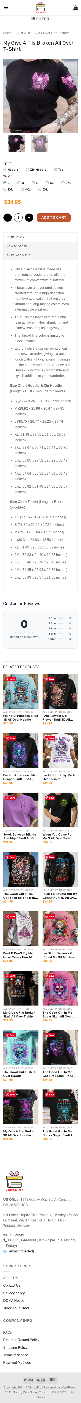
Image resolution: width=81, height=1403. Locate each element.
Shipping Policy (15, 1347)
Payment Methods (17, 1362)
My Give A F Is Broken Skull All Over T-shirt (19, 1014)
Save (12, 678)
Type (7, 163)
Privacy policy (14, 1293)
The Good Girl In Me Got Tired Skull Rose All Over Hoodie (60, 1074)
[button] (5, 7)
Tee (60, 169)
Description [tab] (15, 237)
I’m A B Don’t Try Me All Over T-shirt (59, 777)
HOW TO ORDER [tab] (17, 246)
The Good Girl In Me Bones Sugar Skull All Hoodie (58, 1133)
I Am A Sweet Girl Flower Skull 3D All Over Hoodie (56, 717)
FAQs (7, 1332)
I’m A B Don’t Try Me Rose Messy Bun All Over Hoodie (18, 955)
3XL (10, 189)
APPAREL (25, 33)
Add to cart (54, 217)
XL (52, 183)
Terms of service (15, 1355)
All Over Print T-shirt (53, 33)
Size (6, 176)
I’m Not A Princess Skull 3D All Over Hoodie (20, 717)
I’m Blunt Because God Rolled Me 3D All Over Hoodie (59, 955)
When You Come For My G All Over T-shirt (58, 836)
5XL (45, 189)
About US (10, 1278)
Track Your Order (16, 1308)
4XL (28, 189)
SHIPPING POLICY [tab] (18, 255)
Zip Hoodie (38, 169)
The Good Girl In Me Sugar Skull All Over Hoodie (57, 1014)
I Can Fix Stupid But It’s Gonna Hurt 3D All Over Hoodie (60, 896)
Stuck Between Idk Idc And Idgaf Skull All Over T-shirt (20, 836)
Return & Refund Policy (21, 1340)
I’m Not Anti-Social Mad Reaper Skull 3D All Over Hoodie (20, 777)
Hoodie (13, 169)
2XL (68, 183)
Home (8, 33)
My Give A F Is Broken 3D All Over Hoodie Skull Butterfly (19, 1133)
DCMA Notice (13, 1300)
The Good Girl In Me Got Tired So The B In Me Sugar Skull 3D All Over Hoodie (19, 896)
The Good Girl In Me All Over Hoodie (20, 1074)
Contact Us (11, 1285)
